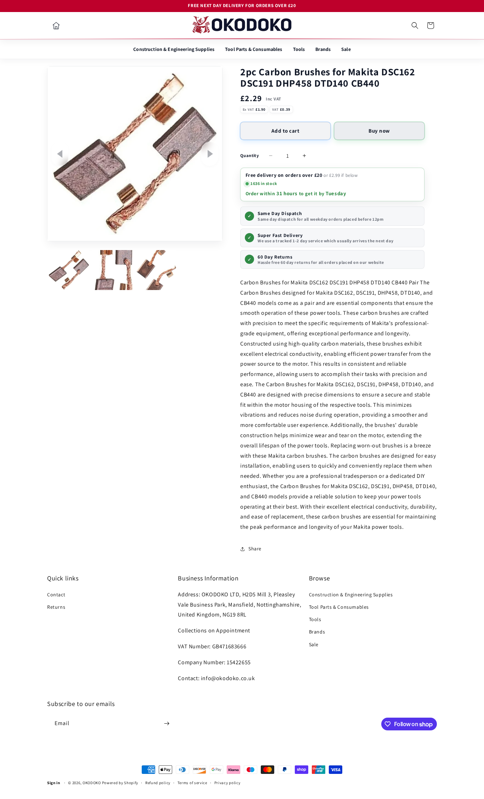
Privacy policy (227, 782)
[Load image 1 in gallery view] (69, 270)
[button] (415, 25)
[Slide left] (59, 154)
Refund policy (157, 782)
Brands (323, 49)
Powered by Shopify (120, 782)
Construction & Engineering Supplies (173, 49)
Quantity (249, 155)
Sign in (53, 782)
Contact (56, 594)
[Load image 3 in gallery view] (156, 270)
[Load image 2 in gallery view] (112, 270)
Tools (299, 49)
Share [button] (254, 548)
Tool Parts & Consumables (253, 49)
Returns (56, 607)
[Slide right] (209, 154)
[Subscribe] (166, 723)
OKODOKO (92, 782)
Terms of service (192, 782)
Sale (346, 49)
